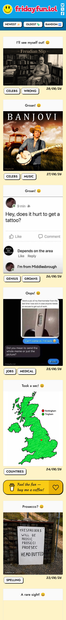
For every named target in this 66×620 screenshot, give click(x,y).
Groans (30, 278)
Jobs (10, 371)
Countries (15, 471)
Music (29, 176)
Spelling (13, 580)
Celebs (11, 91)
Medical (26, 371)
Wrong (30, 91)
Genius (12, 278)
